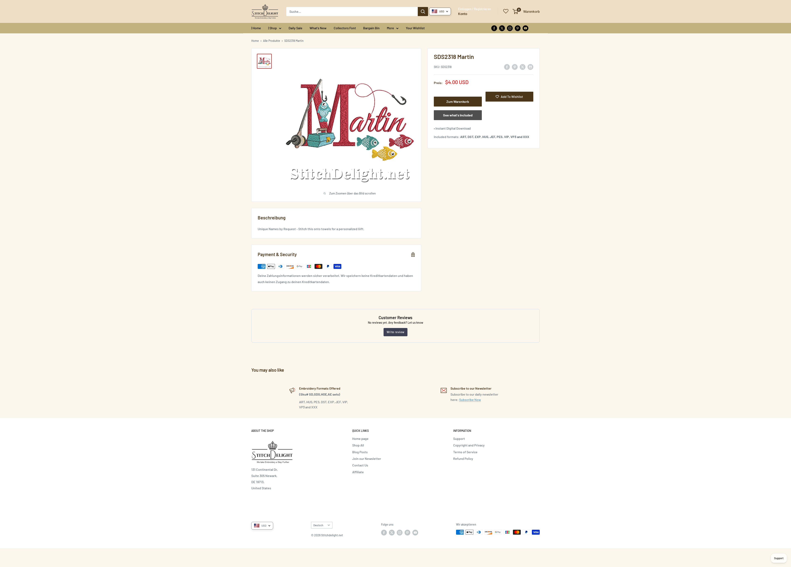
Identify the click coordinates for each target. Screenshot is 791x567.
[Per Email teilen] (530, 66)
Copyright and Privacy (469, 445)
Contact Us (360, 465)
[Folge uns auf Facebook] (494, 28)
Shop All (358, 445)
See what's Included (458, 115)
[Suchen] (423, 11)
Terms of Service (465, 452)
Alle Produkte (271, 40)
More (390, 28)
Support (459, 438)
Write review (395, 332)
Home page (360, 438)
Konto (462, 14)
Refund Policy (463, 458)
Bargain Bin (371, 28)
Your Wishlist (415, 28)
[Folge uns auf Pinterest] (518, 28)
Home (255, 40)
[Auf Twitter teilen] (522, 66)
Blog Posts (360, 452)
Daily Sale (295, 28)
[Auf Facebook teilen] (507, 66)
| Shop (272, 28)
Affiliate (358, 472)
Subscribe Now (470, 400)
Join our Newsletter (366, 458)
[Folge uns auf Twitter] (502, 28)
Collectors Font (345, 28)
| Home (256, 28)
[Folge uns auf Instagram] (510, 28)
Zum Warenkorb (457, 101)
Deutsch (318, 525)
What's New (318, 28)
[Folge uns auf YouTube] (525, 28)
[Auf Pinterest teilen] (515, 66)
